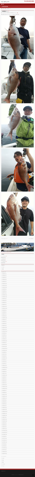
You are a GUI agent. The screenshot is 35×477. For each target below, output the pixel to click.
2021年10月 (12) (4, 348)
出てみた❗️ (4, 258)
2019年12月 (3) (4, 384)
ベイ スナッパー (5, 1)
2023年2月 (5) (4, 323)
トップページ (4, 456)
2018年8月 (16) (4, 415)
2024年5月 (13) (4, 296)
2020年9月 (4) (4, 369)
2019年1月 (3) (4, 405)
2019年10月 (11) (4, 388)
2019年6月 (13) (4, 396)
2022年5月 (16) (4, 340)
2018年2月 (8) (4, 426)
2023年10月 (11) (4, 308)
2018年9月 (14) (4, 413)
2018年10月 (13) (4, 411)
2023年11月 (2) (4, 306)
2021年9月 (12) (4, 350)
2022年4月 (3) (4, 342)
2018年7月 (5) (4, 417)
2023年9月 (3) (4, 310)
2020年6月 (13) (4, 375)
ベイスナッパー (16, 474)
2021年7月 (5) (4, 354)
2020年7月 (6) (4, 373)
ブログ (3, 458)
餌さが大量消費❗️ (31, 238)
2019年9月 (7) (4, 390)
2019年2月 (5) (4, 403)
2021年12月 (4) (4, 344)
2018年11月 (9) (4, 409)
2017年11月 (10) (4, 430)
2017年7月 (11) (4, 438)
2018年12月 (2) (4, 407)
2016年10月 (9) (4, 453)
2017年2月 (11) (4, 447)
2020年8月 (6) (4, 371)
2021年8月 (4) (4, 352)
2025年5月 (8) (4, 279)
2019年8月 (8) (4, 392)
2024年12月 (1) (4, 283)
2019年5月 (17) (4, 398)
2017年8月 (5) (4, 436)
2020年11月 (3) (4, 365)
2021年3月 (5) (4, 361)
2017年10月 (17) (4, 432)
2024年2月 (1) (4, 302)
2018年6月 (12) (4, 419)
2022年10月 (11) (4, 331)
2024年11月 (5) (4, 285)
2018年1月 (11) (4, 428)
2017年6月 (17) (4, 440)
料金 (3, 462)
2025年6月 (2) (4, 277)
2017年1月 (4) (4, 449)
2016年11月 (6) (4, 451)
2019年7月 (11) (4, 394)
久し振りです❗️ (4, 261)
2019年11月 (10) (4, 386)
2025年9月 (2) (4, 275)
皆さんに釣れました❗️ (4, 238)
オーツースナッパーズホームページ (6, 251)
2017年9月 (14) (4, 434)
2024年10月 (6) (4, 287)
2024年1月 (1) (4, 304)
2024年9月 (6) (4, 289)
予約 (3, 460)
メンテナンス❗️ (4, 256)
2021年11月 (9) (4, 346)
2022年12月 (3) (4, 327)
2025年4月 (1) (4, 281)
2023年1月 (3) (4, 325)
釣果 (17, 12)
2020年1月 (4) (4, 382)
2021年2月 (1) (4, 363)
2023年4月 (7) (4, 319)
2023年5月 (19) (4, 317)
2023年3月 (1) (4, 321)
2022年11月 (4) (4, 329)
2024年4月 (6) (4, 298)
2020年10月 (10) (4, 367)
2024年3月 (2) (4, 300)
